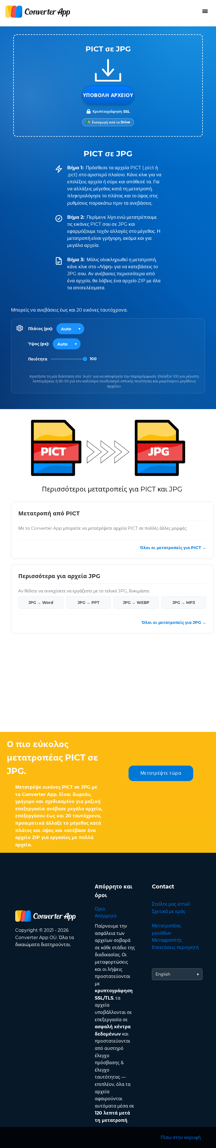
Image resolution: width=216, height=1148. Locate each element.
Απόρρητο (106, 916)
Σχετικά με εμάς (168, 911)
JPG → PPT (88, 602)
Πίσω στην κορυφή (181, 1137)
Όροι (100, 909)
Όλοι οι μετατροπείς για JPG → (174, 622)
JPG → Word (40, 602)
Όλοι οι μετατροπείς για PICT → (173, 547)
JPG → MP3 (183, 602)
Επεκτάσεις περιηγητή (175, 947)
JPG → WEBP (136, 602)
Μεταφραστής (167, 940)
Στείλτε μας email (171, 904)
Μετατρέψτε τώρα (160, 773)
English (163, 974)
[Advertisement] (108, 687)
